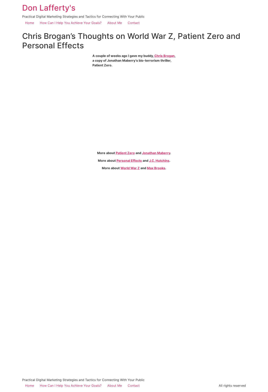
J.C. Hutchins (159, 161)
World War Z (130, 168)
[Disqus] (134, 222)
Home (29, 23)
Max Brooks (156, 168)
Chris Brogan (164, 56)
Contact (134, 23)
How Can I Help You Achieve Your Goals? (70, 23)
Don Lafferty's (48, 8)
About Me (114, 23)
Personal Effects (129, 161)
